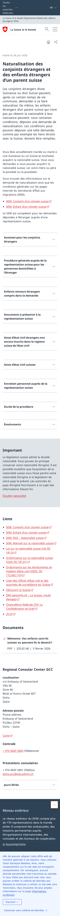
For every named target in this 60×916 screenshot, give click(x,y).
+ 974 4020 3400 (13, 751)
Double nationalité (14, 496)
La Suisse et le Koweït (23, 29)
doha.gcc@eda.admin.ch (18, 774)
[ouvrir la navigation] (55, 29)
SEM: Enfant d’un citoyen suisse (26, 206)
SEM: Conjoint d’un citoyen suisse (27, 201)
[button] (54, 804)
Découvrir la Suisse (18, 590)
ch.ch (9, 614)
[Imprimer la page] (48, 42)
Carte (6, 735)
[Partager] (55, 42)
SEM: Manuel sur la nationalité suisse (30, 543)
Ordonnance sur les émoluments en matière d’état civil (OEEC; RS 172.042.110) (29, 571)
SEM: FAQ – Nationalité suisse (25, 538)
